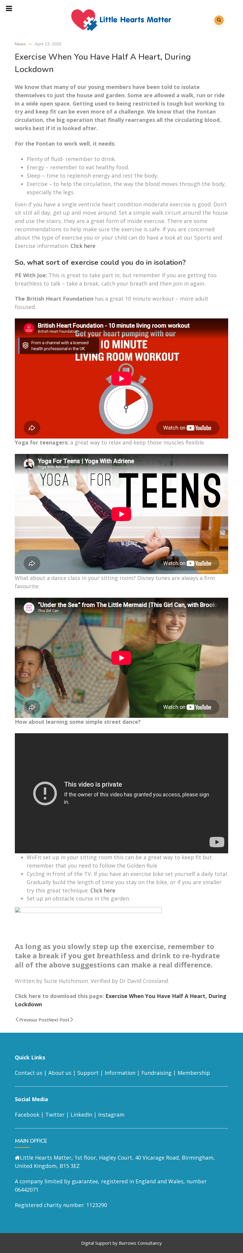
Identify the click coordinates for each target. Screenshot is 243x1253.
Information (120, 1072)
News (20, 44)
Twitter (55, 1114)
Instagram (111, 1114)
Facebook (27, 1114)
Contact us (28, 1072)
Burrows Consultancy (140, 1243)
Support (88, 1072)
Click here (83, 245)
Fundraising (156, 1072)
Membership (194, 1072)
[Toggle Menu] (9, 8)
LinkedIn (81, 1114)
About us (59, 1072)
